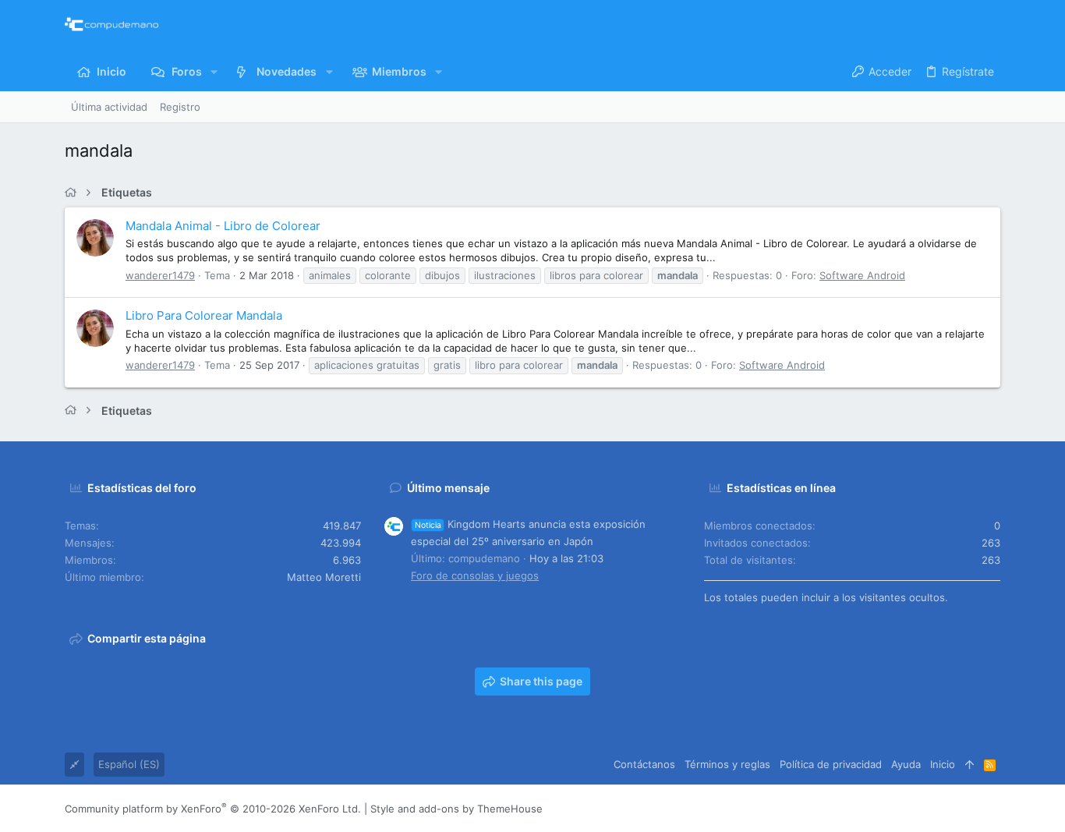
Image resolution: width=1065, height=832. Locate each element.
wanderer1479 (160, 275)
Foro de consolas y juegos (475, 575)
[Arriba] (969, 764)
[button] (214, 72)
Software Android (862, 275)
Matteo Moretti (324, 577)
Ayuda (906, 764)
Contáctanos (644, 764)
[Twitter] (970, 809)
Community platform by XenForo (213, 808)
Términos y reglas (727, 764)
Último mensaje (448, 487)
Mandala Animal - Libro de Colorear (223, 225)
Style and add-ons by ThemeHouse (456, 808)
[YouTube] (993, 809)
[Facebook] (900, 809)
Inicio (942, 764)
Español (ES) (129, 764)
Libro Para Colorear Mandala (204, 315)
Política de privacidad (831, 764)
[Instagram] (923, 809)
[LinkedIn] (946, 809)
